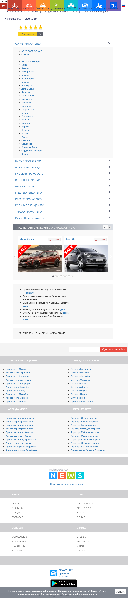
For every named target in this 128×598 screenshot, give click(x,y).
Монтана (25, 123)
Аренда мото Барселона (18, 379)
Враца (24, 153)
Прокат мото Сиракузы (17, 376)
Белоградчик (27, 71)
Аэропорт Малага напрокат (85, 435)
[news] (66, 473)
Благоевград (27, 78)
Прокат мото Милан (16, 368)
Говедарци (26, 98)
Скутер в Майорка (80, 372)
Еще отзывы (28, 34)
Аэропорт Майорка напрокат (85, 432)
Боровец (25, 81)
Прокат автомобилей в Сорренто (88, 450)
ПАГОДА (81, 550)
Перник (25, 126)
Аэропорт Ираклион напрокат (86, 442)
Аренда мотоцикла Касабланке (21, 450)
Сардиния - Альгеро (31, 150)
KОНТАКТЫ (83, 541)
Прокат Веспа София (82, 401)
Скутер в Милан (79, 383)
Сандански (26, 143)
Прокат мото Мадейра (17, 394)
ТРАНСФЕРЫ (18, 545)
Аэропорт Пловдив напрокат (85, 428)
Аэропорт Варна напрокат (84, 424)
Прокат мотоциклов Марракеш (21, 446)
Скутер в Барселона (81, 368)
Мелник (25, 119)
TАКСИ (80, 512)
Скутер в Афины (79, 386)
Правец (25, 133)
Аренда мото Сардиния (18, 372)
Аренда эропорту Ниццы (18, 442)
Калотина (26, 105)
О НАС (80, 545)
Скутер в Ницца (79, 394)
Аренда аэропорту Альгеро (19, 428)
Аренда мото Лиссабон (17, 386)
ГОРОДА (16, 512)
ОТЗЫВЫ (81, 536)
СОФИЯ (25, 54)
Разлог (24, 136)
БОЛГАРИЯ (17, 517)
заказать (30, 292)
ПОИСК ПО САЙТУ (115, 349)
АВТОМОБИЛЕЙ (20, 541)
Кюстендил (27, 116)
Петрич (25, 129)
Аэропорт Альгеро (30, 61)
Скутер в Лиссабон (80, 376)
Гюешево (26, 102)
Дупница (25, 92)
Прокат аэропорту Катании (19, 432)
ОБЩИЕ (81, 517)
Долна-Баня (27, 88)
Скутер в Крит (78, 397)
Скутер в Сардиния (81, 379)
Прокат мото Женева (16, 401)
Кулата (24, 112)
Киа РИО (70, 238)
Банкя (24, 64)
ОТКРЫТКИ (17, 508)
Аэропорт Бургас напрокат (84, 421)
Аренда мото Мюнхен (17, 397)
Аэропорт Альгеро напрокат (85, 446)
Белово (25, 74)
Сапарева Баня (29, 147)
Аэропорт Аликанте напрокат (86, 439)
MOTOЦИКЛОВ (19, 536)
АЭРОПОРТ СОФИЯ (31, 51)
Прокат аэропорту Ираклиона (21, 439)
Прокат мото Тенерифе (18, 383)
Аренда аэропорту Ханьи (18, 435)
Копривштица (28, 109)
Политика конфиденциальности (66, 483)
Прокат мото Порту (15, 390)
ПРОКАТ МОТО (85, 503)
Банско (25, 68)
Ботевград (26, 85)
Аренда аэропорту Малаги (19, 421)
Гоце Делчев (27, 95)
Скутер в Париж (79, 390)
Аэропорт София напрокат (84, 417)
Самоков (25, 140)
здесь (25, 305)
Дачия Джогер (27, 238)
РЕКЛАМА (17, 550)
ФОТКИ (15, 503)
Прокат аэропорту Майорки (20, 417)
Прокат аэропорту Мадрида (20, 424)
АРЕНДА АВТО (84, 508)
